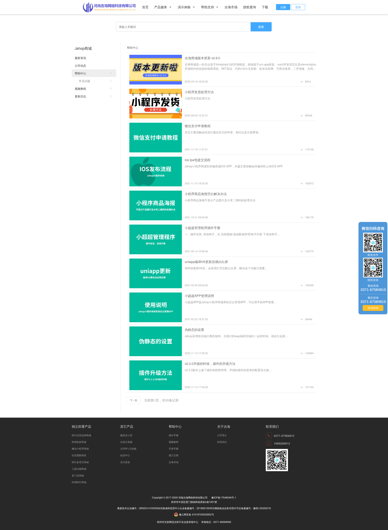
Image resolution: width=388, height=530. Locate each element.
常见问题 (84, 81)
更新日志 (80, 96)
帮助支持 (208, 7)
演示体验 (184, 7)
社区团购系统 (79, 455)
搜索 (261, 27)
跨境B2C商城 (79, 482)
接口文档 (173, 455)
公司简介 (222, 435)
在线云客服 (126, 441)
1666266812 (282, 443)
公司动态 (80, 65)
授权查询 (249, 7)
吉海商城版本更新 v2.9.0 (202, 58)
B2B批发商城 (79, 441)
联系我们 (222, 441)
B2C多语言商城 (80, 462)
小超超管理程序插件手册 (202, 227)
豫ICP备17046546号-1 (223, 497)
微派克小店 (126, 435)
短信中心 (125, 455)
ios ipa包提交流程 (197, 159)
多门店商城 (78, 475)
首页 (145, 7)
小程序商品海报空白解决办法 (206, 193)
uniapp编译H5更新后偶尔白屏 (206, 261)
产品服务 (161, 7)
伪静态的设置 (194, 329)
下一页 (133, 400)
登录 (298, 7)
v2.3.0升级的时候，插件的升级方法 (210, 363)
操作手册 (173, 435)
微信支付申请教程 (198, 126)
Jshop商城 (83, 48)
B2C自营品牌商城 (81, 435)
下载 (265, 7)
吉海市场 (231, 7)
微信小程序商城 (80, 448)
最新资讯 (80, 58)
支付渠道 (125, 462)
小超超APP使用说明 (199, 295)
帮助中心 (80, 73)
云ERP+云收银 (128, 448)
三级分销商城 (79, 468)
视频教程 (80, 89)
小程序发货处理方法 (199, 92)
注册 (283, 7)
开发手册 (173, 448)
